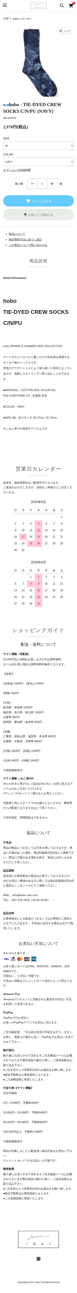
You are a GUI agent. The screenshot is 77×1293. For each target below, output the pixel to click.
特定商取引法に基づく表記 (25, 239)
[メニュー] (4, 5)
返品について (17, 233)
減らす (32, 184)
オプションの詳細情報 (17, 170)
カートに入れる (41, 201)
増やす (52, 184)
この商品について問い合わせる (28, 245)
